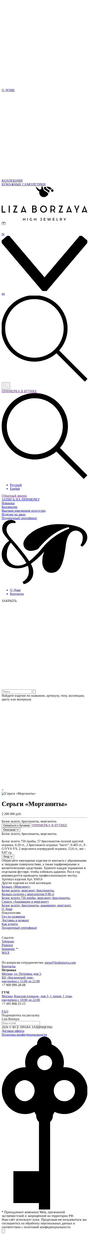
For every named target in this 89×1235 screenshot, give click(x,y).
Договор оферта (13, 1031)
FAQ (5, 1011)
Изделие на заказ (13, 514)
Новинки (8, 503)
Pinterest (7, 945)
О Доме (15, 590)
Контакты (17, 594)
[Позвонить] (6, 385)
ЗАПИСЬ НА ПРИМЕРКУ (21, 499)
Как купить (10, 924)
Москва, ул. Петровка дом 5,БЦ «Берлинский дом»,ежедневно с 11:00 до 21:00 (22, 977)
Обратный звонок (14, 495)
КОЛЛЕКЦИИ (12, 180)
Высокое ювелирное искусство (24, 510)
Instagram (8, 949)
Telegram (8, 941)
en (3, 293)
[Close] (3, 1231)
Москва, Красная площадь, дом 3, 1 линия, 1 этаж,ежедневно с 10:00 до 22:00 (37, 998)
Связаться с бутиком (16, 825)
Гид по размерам (13, 916)
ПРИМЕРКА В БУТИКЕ (19, 391)
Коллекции (9, 507)
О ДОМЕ (8, 90)
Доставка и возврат (15, 920)
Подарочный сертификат (19, 518)
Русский (16, 485)
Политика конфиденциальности (24, 1034)
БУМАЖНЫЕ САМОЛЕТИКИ (24, 184)
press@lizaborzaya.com (60, 962)
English (15, 488)
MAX (6, 952)
